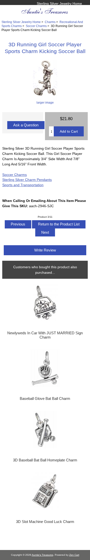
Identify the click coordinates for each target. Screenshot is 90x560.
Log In (77, 9)
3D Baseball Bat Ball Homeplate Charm (45, 460)
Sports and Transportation (23, 185)
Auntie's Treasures (42, 554)
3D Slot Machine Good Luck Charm (45, 522)
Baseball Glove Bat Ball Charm (45, 399)
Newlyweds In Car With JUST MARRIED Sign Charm (45, 335)
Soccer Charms (36, 26)
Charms (50, 22)
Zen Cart (74, 554)
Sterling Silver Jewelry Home (59, 4)
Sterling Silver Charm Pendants (27, 180)
